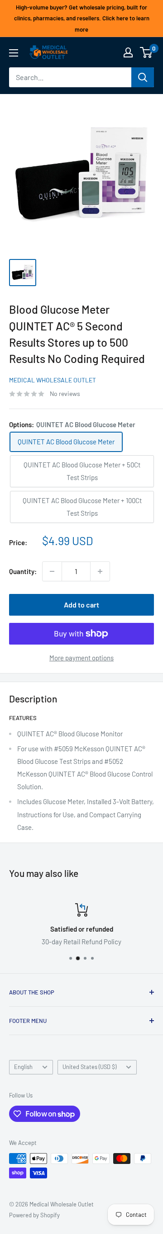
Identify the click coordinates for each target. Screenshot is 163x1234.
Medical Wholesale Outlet (52, 380)
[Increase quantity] (100, 571)
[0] (146, 52)
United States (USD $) (89, 1066)
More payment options (81, 658)
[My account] (128, 52)
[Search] (142, 77)
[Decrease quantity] (52, 571)
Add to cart (81, 604)
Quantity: (23, 571)
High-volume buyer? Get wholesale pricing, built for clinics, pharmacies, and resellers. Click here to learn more (81, 18)
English (23, 1066)
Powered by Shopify (34, 1215)
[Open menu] (13, 53)
